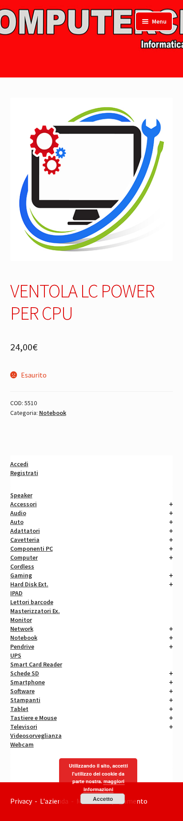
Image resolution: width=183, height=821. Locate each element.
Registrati (24, 473)
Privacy (21, 801)
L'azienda (55, 801)
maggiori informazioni (104, 785)
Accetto (103, 799)
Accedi (19, 464)
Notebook (52, 413)
